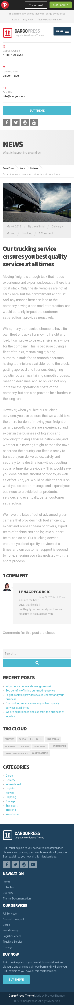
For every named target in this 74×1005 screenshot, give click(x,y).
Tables (10, 887)
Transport (11, 805)
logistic (36, 739)
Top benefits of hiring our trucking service (30, 690)
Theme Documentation (49, 19)
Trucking (27, 233)
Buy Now (28, 19)
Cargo (22, 739)
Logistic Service (12, 936)
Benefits (9, 739)
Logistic (10, 788)
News (22, 168)
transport (40, 746)
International (13, 784)
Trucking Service (13, 941)
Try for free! (36, 5)
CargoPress (8, 168)
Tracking (24, 746)
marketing (53, 739)
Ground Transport (13, 919)
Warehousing (11, 930)
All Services (10, 913)
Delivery (34, 168)
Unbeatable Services (16, 753)
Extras (15, 19)
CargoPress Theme (21, 995)
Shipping (10, 746)
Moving (11, 233)
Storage (10, 801)
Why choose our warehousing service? (28, 686)
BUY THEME (37, 110)
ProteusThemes (5, 5)
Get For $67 (60, 5)
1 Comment (46, 233)
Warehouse (40, 753)
